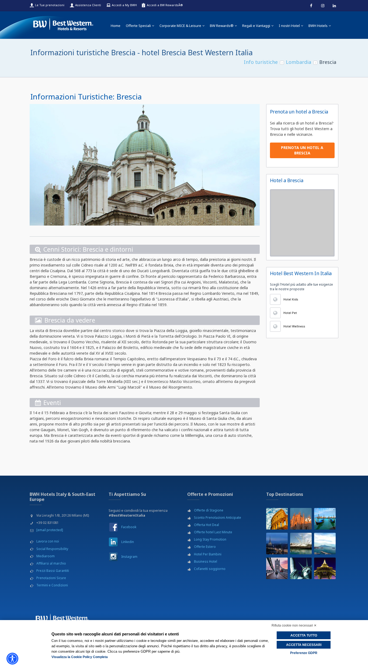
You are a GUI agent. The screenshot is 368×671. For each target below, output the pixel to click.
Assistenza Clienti (88, 5)
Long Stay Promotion (210, 539)
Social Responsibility (52, 549)
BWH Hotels (318, 25)
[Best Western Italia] (63, 23)
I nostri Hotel (289, 25)
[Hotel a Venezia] (325, 519)
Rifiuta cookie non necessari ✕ (294, 625)
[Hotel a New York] (301, 568)
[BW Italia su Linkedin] (113, 541)
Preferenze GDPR (303, 653)
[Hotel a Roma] (277, 519)
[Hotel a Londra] (277, 568)
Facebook (128, 527)
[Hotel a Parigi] (325, 568)
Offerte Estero (205, 546)
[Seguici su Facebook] (311, 6)
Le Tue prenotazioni (49, 5)
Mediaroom (45, 556)
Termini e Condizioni (52, 585)
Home (115, 25)
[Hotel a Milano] (301, 519)
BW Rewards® (222, 25)
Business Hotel (205, 561)
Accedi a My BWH (124, 5)
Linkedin (127, 541)
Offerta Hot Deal (206, 525)
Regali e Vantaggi (256, 25)
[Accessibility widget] (12, 659)
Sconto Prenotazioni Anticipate (217, 517)
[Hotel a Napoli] (325, 543)
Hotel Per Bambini (207, 554)
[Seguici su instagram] (323, 6)
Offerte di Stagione (208, 510)
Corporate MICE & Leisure (180, 25)
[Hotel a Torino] (277, 543)
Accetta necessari (303, 645)
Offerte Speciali (138, 25)
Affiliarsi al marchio (51, 563)
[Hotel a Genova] (301, 543)
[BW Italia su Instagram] (113, 556)
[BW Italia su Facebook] (113, 527)
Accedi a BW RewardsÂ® (165, 5)
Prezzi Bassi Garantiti (52, 570)
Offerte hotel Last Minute (213, 532)
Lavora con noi (47, 541)
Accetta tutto (303, 635)
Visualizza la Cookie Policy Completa (79, 657)
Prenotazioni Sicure (51, 578)
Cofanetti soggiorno (209, 568)
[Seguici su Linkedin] (334, 6)
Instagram (129, 556)
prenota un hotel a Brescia (302, 150)
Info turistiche (261, 62)
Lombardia (298, 62)
